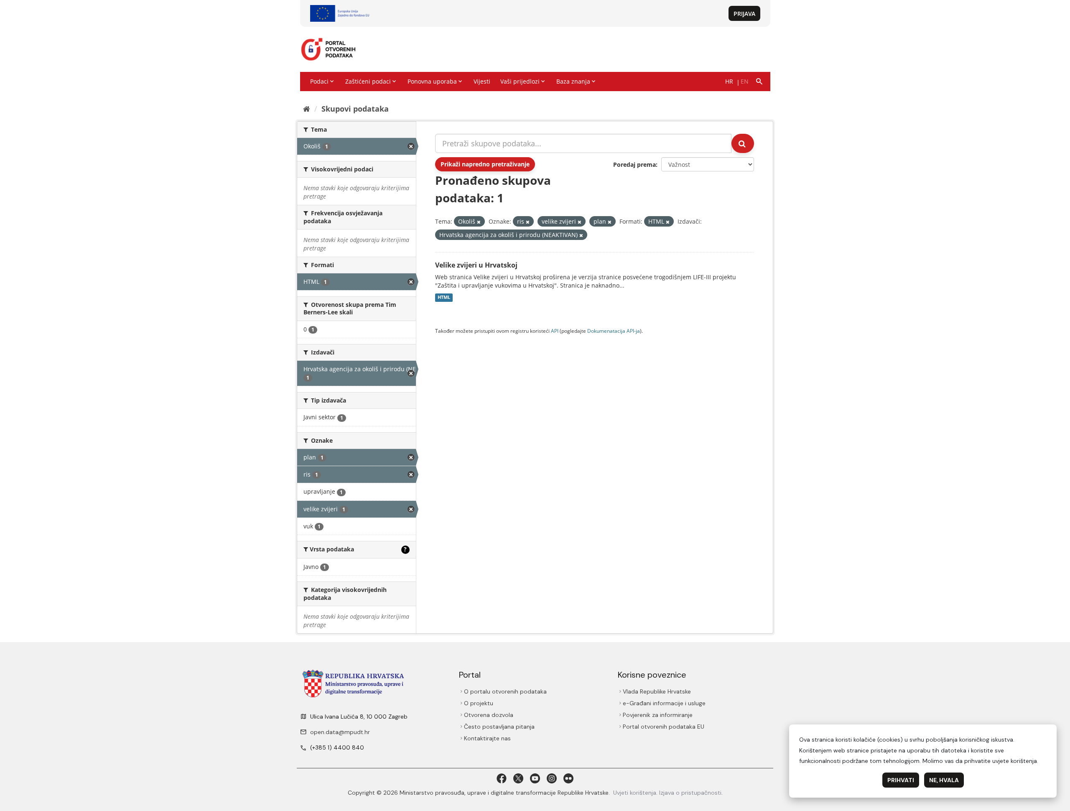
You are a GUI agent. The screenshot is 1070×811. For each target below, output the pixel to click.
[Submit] (742, 143)
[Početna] (306, 109)
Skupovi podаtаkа (355, 109)
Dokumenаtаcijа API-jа (613, 330)
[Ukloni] (479, 222)
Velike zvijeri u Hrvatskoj (476, 265)
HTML (444, 298)
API (554, 330)
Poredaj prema (634, 164)
